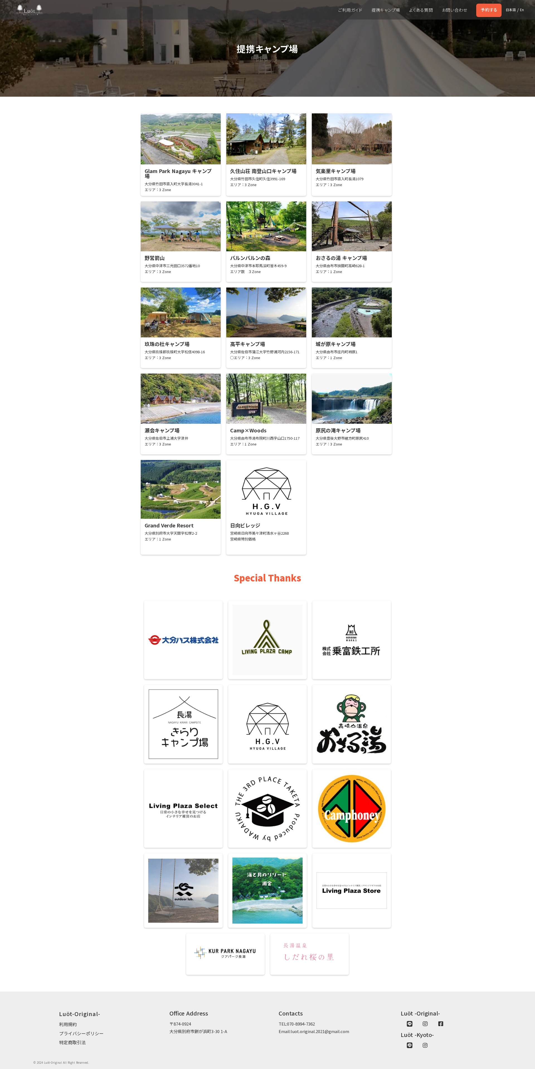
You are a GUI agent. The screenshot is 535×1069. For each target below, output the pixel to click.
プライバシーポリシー (81, 1033)
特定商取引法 (72, 1042)
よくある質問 (421, 10)
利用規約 (68, 1024)
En (522, 10)
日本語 (511, 10)
